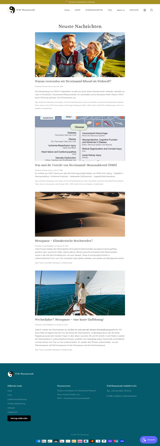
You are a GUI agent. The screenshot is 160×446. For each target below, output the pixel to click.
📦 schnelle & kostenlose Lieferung (80, 2)
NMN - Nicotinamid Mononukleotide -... (74, 398)
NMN (89, 105)
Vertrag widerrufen (19, 418)
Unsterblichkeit (47, 108)
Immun (42, 105)
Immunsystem (59, 105)
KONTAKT (134, 10)
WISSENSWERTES (94, 10)
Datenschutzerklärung (17, 399)
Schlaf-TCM (100, 105)
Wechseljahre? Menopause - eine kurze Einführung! (69, 319)
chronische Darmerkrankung (72, 102)
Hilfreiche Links (15, 386)
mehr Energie (68, 105)
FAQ (110, 10)
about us (121, 10)
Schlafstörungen (110, 105)
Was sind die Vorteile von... (69, 394)
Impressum (12, 412)
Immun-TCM (49, 105)
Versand (11, 407)
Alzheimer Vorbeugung (46, 102)
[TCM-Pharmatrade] (11, 10)
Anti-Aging (59, 102)
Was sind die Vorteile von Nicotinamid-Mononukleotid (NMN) (76, 165)
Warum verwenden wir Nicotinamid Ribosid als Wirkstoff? (73, 81)
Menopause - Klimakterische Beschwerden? (64, 241)
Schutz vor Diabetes (85, 184)
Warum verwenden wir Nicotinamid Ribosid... (77, 390)
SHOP (77, 10)
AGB (10, 391)
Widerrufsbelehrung (16, 403)
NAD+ (84, 105)
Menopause (78, 105)
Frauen (85, 102)
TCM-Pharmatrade (25, 10)
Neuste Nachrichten (80, 27)
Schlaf (94, 105)
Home (67, 10)
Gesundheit (92, 102)
